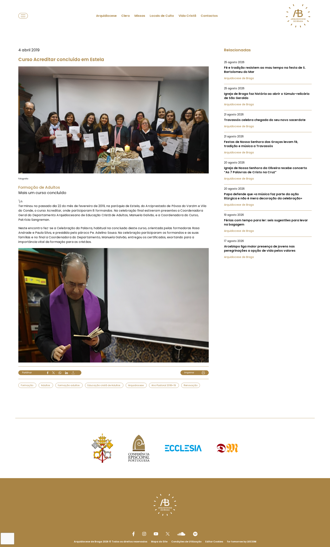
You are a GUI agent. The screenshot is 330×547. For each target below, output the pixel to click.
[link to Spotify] (195, 534)
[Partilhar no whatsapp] (60, 372)
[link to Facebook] (133, 534)
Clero (125, 16)
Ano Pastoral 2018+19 (163, 385)
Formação (27, 385)
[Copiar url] (73, 372)
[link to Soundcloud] (181, 534)
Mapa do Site (159, 541)
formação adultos (69, 385)
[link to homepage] (298, 16)
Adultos (46, 385)
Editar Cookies (214, 541)
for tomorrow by (241, 541)
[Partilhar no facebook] (47, 372)
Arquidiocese (106, 16)
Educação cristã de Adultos (104, 385)
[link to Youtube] (156, 533)
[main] (165, 201)
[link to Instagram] (144, 534)
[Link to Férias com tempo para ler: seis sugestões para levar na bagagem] (268, 223)
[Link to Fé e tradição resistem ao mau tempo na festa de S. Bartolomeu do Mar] (268, 70)
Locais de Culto (162, 16)
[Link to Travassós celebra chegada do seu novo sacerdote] (268, 120)
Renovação (190, 385)
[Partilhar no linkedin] (66, 372)
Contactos (209, 16)
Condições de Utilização (186, 541)
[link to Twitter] (168, 534)
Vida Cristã (187, 16)
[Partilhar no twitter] (53, 372)
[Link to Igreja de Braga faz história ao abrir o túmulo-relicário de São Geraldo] (268, 96)
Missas (139, 16)
